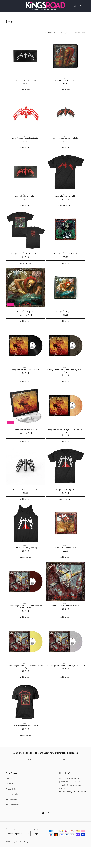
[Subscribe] (63, 759)
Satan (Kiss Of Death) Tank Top (25, 548)
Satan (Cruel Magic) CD (25, 312)
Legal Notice (11, 778)
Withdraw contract (13, 805)
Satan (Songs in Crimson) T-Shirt (25, 726)
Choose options (65, 205)
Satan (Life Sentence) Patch (65, 548)
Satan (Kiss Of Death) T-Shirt (66, 490)
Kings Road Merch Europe (20, 842)
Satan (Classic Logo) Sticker (25, 196)
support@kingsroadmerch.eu (72, 791)
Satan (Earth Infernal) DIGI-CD (25, 430)
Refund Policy (11, 799)
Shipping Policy (12, 794)
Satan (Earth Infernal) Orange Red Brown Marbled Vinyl (65, 431)
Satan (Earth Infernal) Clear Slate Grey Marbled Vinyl (65, 371)
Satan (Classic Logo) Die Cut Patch (25, 138)
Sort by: (49, 33)
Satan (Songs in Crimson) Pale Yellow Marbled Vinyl (25, 667)
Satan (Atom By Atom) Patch (65, 80)
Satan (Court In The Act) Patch (65, 254)
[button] (4, 6)
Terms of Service (13, 784)
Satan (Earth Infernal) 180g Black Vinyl (25, 370)
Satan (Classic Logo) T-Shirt (65, 196)
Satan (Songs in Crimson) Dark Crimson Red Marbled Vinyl (25, 607)
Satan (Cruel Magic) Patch (65, 312)
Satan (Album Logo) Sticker (25, 80)
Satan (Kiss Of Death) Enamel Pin (25, 490)
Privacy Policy (11, 789)
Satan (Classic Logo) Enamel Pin (65, 138)
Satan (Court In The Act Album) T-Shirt (25, 254)
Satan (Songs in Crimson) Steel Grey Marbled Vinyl (65, 666)
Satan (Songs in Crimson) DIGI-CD (65, 606)
